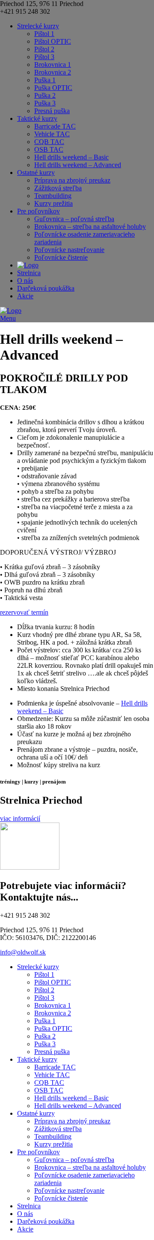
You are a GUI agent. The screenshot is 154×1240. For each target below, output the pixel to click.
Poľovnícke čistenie (61, 257)
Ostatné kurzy (36, 172)
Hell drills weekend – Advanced (77, 164)
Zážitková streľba (58, 188)
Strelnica (29, 272)
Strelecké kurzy (38, 26)
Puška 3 (45, 103)
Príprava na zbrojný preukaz (72, 180)
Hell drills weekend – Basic (71, 157)
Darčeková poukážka (45, 288)
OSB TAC (48, 149)
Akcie (25, 296)
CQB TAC (49, 141)
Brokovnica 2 (52, 72)
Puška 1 (45, 80)
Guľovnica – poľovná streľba (74, 218)
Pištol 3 (44, 56)
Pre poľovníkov (38, 211)
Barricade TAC (55, 126)
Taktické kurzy (37, 118)
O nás (25, 280)
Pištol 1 (44, 33)
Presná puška (52, 110)
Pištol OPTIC (52, 41)
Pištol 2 (44, 49)
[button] (20, 818)
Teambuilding (52, 195)
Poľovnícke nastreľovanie (69, 249)
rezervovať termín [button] (24, 612)
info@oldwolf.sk (23, 952)
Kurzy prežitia (53, 203)
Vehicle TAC (52, 134)
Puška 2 (45, 95)
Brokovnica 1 (52, 64)
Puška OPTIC (53, 87)
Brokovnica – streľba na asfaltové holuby (90, 226)
